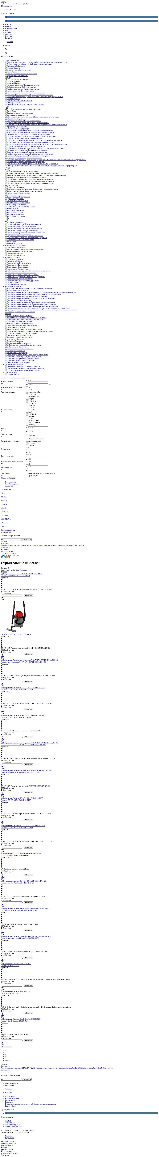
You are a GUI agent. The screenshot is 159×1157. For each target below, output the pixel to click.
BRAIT (3, 508)
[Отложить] (2, 599)
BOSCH (31, 408)
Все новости (5, 543)
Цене (17, 570)
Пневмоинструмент (12, 257)
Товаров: (4, 568)
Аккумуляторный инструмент (16, 127)
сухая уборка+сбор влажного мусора (41, 473)
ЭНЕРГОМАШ (34, 423)
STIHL (30, 418)
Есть (30, 389)
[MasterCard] (10, 1123)
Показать (12, 478)
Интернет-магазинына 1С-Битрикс (8, 1144)
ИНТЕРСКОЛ (33, 397)
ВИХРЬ (31, 416)
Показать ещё (6, 1047)
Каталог (8, 26)
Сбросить (4, 478)
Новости (8, 30)
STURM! (31, 425)
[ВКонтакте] (2, 557)
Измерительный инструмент (15, 245)
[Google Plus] (9, 557)
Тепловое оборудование (14, 364)
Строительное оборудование (15, 339)
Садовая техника (11, 185)
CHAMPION (5, 515)
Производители (11, 28)
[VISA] (8, 1121)
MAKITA (31, 405)
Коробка (31, 435)
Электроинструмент (12, 60)
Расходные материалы (13, 286)
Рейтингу (23, 570)
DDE (3, 523)
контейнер (32, 394)
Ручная (31, 445)
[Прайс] (6, 572)
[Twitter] (5, 557)
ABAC (3, 493)
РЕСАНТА (32, 403)
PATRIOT (32, 410)
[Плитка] (2, 572)
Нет (29, 387)
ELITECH (32, 414)
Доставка (8, 34)
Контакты (8, 38)
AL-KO (3, 497)
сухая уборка (33, 476)
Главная (8, 24)
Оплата (8, 32)
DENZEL (4, 526)
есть (29, 462)
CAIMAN (4, 512)
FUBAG (31, 399)
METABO (32, 401)
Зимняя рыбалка (11, 372)
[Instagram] (6, 17)
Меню (7, 45)
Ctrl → (7, 1060)
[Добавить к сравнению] (3, 597)
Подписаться (26, 539)
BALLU (4, 500)
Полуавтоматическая (36, 439)
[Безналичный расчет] (13, 1126)
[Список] (4, 572)
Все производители (8, 530)
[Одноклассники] (7, 557)
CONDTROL (6, 519)
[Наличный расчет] (12, 1124)
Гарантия (8, 36)
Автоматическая (34, 441)
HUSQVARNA (33, 421)
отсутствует (32, 443)
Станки (8, 314)
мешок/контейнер (34, 392)
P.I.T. (30, 412)
